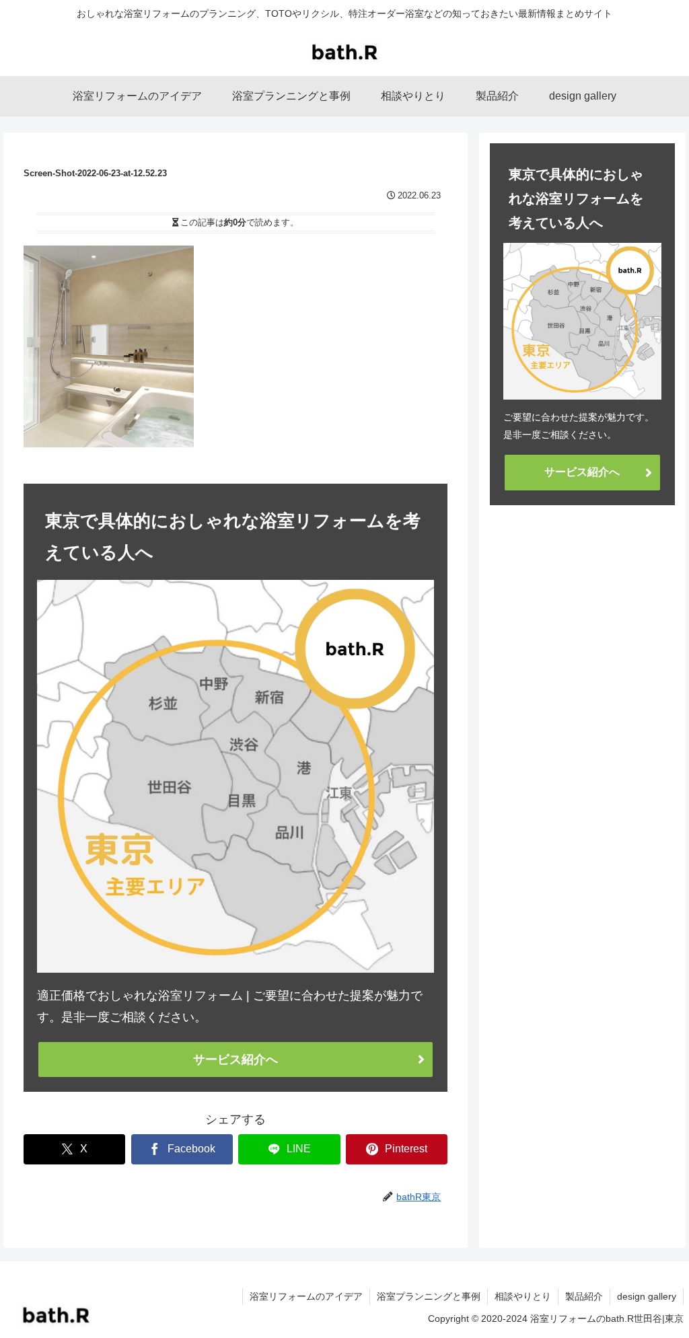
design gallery (646, 1296)
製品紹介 (584, 1296)
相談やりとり (523, 1296)
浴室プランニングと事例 (428, 1296)
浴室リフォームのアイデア (306, 1296)
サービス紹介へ (235, 1059)
